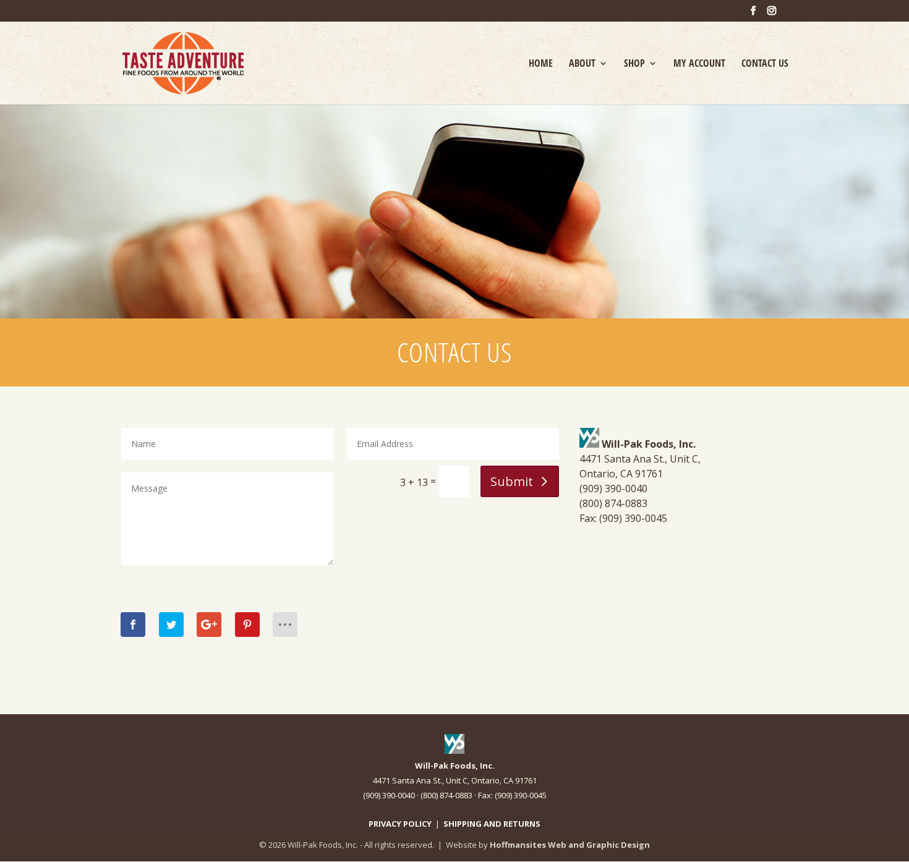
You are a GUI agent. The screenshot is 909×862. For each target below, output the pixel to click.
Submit (511, 481)
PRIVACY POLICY (400, 823)
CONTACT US (764, 64)
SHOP (634, 64)
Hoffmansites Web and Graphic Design (570, 844)
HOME (541, 64)
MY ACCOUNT (699, 64)
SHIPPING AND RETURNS (491, 823)
